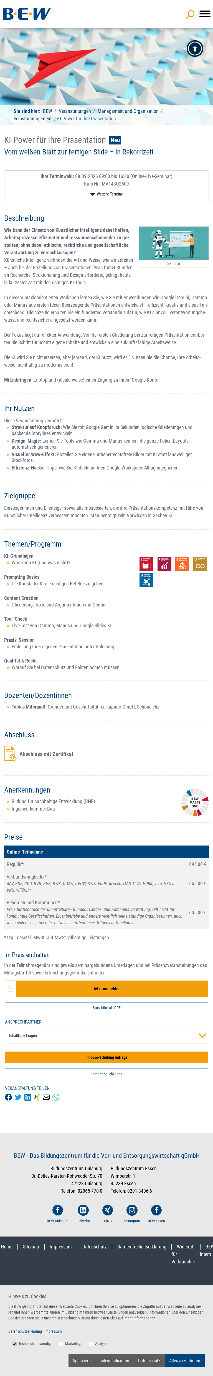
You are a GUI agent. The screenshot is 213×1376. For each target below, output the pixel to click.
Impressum (61, 1247)
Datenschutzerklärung (25, 1331)
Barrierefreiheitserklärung (141, 1247)
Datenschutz (94, 1247)
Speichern (82, 1360)
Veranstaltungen (75, 111)
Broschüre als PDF (107, 1008)
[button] (195, 48)
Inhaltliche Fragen (23, 1035)
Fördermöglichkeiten (106, 1074)
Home (6, 1247)
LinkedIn (83, 1221)
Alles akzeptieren (184, 1360)
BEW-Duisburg (58, 1221)
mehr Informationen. (140, 1318)
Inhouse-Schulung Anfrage (106, 1057)
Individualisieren (114, 1360)
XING (108, 1221)
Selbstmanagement (33, 118)
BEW (48, 111)
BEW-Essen (156, 1221)
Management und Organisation (128, 111)
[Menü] (205, 14)
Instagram (132, 1221)
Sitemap (31, 1247)
